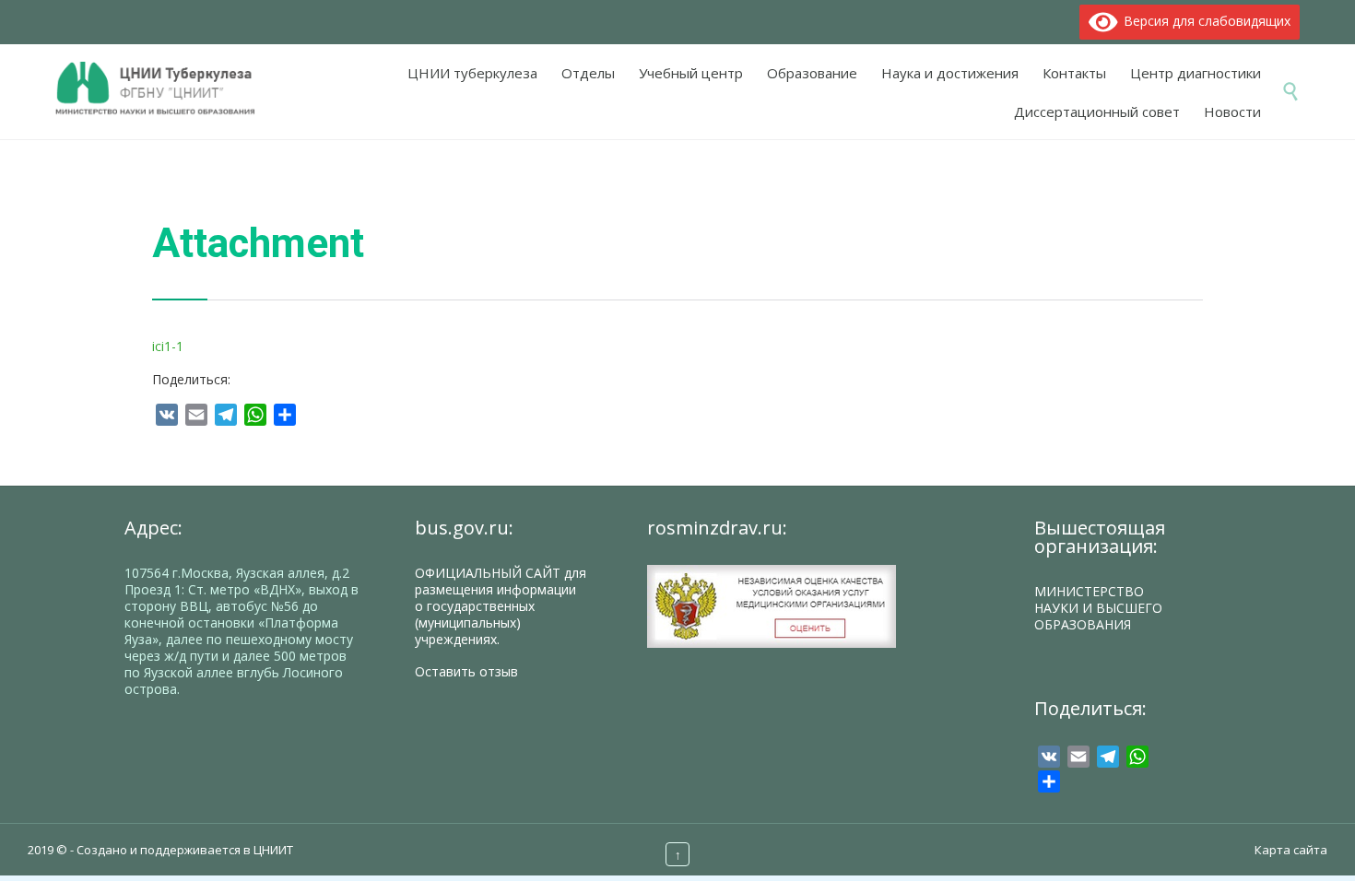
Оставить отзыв (466, 671)
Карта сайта (1291, 849)
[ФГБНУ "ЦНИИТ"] (164, 90)
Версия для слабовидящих (1203, 20)
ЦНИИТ (273, 849)
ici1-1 (167, 346)
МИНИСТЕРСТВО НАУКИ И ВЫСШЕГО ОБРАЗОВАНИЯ (1098, 607)
